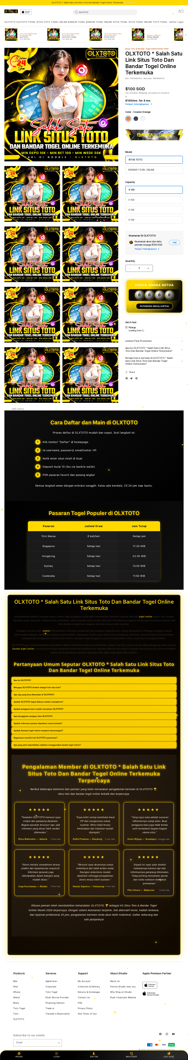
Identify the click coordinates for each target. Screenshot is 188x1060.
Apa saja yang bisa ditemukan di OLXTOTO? (34, 695)
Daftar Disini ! (130, 3)
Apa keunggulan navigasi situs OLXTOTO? (33, 716)
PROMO (19, 1056)
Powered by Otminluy (165, 1050)
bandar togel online (23, 649)
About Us (115, 981)
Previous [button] (5, 2)
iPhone (16, 992)
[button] (9, 22)
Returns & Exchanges (89, 992)
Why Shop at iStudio (121, 992)
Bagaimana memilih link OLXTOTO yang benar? (36, 738)
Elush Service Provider (57, 997)
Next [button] (182, 2)
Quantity (130, 261)
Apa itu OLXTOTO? (22, 680)
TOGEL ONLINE (59, 22)
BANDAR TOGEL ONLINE (99, 22)
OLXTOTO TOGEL (26, 22)
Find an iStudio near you (123, 986)
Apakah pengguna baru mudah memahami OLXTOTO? (38, 709)
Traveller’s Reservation (58, 1014)
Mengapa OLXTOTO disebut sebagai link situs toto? (37, 687)
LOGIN (56, 1056)
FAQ (80, 1003)
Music (16, 1003)
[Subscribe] (58, 1043)
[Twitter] (132, 379)
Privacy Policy (85, 1008)
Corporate (51, 986)
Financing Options (55, 1003)
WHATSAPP (131, 1056)
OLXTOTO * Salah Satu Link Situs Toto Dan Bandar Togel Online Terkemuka (94, 3)
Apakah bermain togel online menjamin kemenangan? (38, 731)
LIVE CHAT (169, 1056)
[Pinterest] (137, 379)
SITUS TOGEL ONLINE (140, 22)
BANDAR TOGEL (76, 22)
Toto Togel (19, 1008)
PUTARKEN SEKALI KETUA (154, 306)
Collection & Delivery (89, 986)
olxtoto (46, 631)
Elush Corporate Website (123, 997)
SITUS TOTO (43, 22)
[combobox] (105, 12)
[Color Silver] (143, 118)
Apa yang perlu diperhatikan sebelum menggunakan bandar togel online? (47, 745)
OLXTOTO (9, 22)
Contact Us (84, 997)
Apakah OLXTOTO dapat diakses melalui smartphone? (38, 702)
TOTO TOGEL (160, 22)
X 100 (132, 189)
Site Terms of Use (87, 1014)
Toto (15, 1014)
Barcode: (148, 78)
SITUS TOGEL (120, 22)
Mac (15, 981)
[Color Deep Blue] (136, 118)
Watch (16, 997)
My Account (84, 981)
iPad (15, 986)
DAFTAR (94, 1056)
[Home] (11, 11)
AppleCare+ (52, 981)
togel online (145, 616)
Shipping (143, 93)
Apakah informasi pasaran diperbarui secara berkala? (38, 723)
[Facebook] (127, 379)
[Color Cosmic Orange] (128, 119)
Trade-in (50, 1008)
